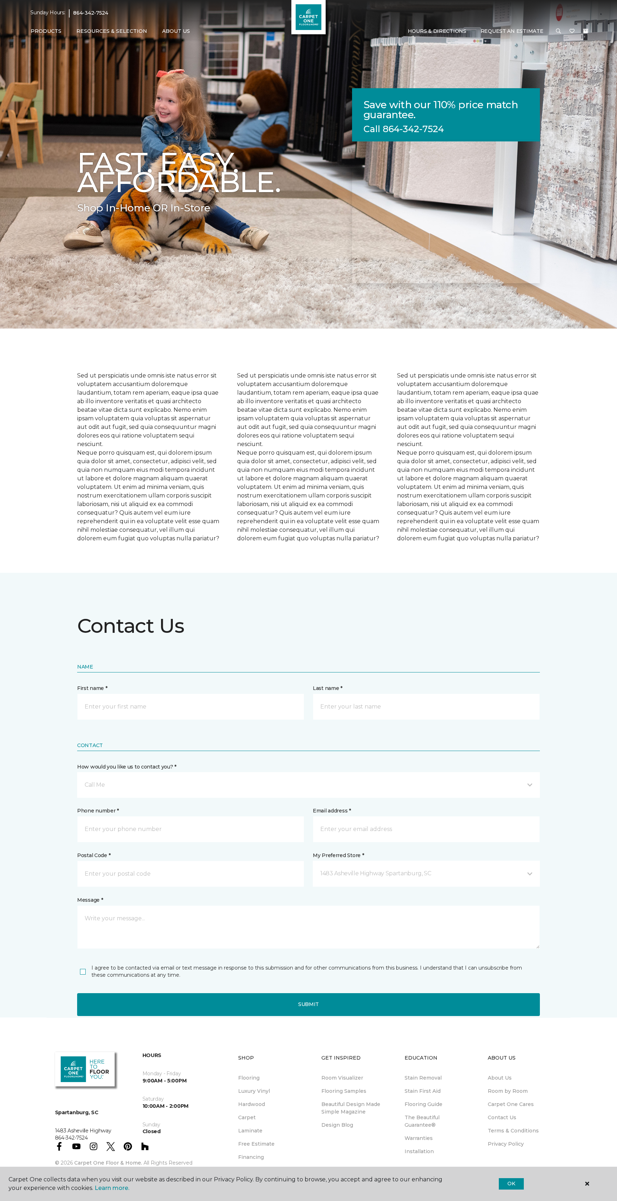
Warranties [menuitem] (419, 1138)
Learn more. (112, 1188)
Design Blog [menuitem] (337, 1125)
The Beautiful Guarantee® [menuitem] (422, 1121)
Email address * (332, 810)
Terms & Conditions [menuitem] (513, 1130)
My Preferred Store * (338, 855)
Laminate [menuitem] (250, 1130)
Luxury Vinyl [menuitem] (254, 1091)
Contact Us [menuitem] (502, 1117)
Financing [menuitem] (251, 1157)
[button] (558, 31)
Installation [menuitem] (419, 1151)
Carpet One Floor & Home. (108, 1163)
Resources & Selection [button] (111, 31)
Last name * (327, 688)
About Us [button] (176, 31)
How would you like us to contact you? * (126, 766)
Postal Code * (93, 855)
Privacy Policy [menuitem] (506, 1144)
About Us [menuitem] (500, 1078)
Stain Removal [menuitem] (423, 1078)
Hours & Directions (437, 31)
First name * (92, 688)
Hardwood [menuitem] (251, 1104)
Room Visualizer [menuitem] (342, 1078)
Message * (90, 899)
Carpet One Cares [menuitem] (511, 1104)
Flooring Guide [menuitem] (423, 1104)
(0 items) (585, 31)
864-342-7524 (90, 13)
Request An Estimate (512, 31)
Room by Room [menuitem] (508, 1091)
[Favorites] (572, 31)
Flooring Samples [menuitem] (343, 1091)
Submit (308, 1004)
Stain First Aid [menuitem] (423, 1091)
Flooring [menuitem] (249, 1078)
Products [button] (46, 31)
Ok (511, 1183)
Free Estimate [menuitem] (256, 1144)
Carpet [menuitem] (247, 1117)
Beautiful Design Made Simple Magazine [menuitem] (350, 1108)
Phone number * (98, 810)
